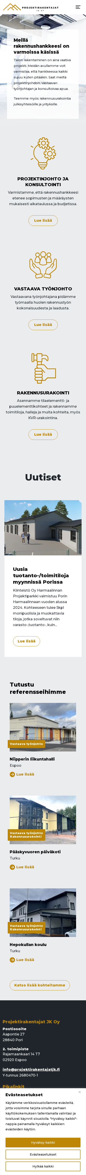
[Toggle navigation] (78, 7)
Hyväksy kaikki (43, 1143)
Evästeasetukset (43, 1154)
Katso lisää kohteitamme (39, 985)
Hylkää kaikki (43, 1166)
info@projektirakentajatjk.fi (31, 1069)
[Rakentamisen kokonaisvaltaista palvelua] (31, 7)
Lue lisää (43, 220)
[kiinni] (81, 1092)
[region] (43, 1131)
